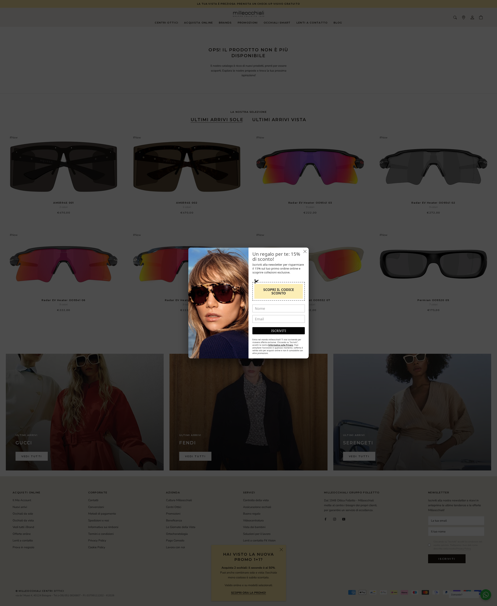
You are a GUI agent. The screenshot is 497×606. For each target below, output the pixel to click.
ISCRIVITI (278, 331)
